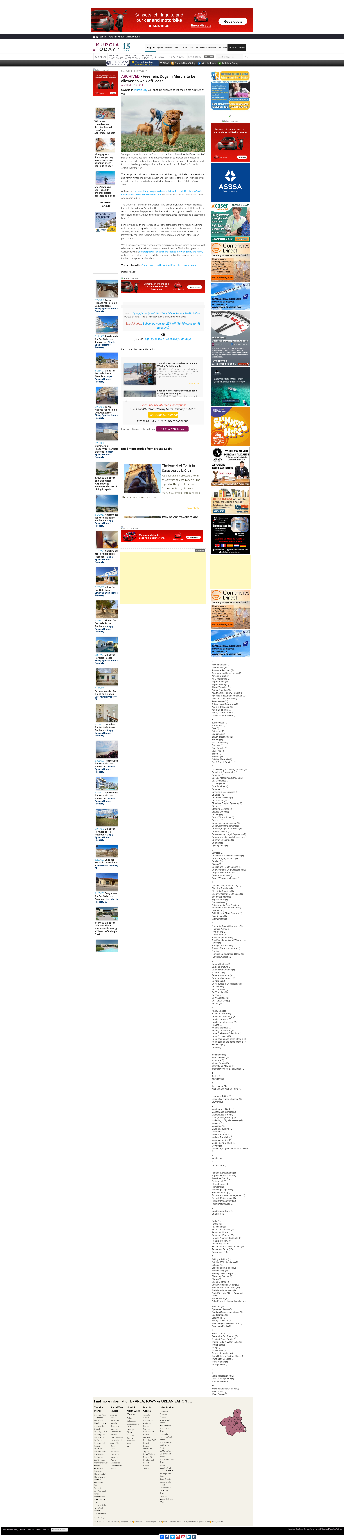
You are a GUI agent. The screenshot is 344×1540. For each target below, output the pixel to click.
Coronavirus (138, 1522)
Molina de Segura (147, 1450)
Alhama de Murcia (172, 47)
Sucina (146, 1468)
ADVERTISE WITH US (116, 37)
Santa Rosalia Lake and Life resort (99, 1499)
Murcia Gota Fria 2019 (171, 1522)
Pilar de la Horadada (98, 1469)
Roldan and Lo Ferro (100, 1484)
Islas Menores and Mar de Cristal (100, 1426)
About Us (324, 1529)
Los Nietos (98, 1457)
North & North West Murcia (133, 1411)
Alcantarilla (148, 1420)
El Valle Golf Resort (148, 1433)
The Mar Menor (98, 1409)
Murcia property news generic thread (196, 1522)
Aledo (113, 1417)
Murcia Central (147, 1409)
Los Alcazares (100, 1451)
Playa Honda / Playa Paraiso (100, 1475)
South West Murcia (116, 1409)
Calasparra (131, 1421)
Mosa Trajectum (150, 1454)
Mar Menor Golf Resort (101, 1464)
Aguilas (113, 1414)
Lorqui (146, 1446)
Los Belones (99, 1454)
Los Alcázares (201, 47)
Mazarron (114, 1451)
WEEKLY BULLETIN (133, 37)
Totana (113, 1468)
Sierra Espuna (116, 1465)
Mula (129, 1443)
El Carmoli (98, 1420)
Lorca (191, 47)
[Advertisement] (163, 578)
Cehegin (130, 1429)
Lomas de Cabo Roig (166, 1500)
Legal (318, 1529)
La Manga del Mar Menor (99, 1436)
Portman (97, 1479)
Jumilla (184, 47)
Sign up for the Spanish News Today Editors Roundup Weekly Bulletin (166, 313)
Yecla (129, 1446)
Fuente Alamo (116, 1437)
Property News (176, 56)
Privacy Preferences (59, 1530)
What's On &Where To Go (131, 56)
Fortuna (130, 1435)
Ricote (146, 1465)
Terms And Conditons (295, 1529)
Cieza (129, 1432)
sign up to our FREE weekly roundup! (168, 338)
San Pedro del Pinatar (100, 1492)
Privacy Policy (309, 1529)
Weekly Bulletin (217, 1522)
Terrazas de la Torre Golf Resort (100, 1508)
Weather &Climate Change (115, 56)
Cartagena (98, 1417)
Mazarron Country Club (165, 1466)
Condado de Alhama (115, 1433)
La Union (98, 1448)
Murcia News (100, 56)
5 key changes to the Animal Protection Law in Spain (169, 264)
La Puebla (98, 1440)
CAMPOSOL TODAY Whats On (106, 1522)
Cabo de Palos (100, 1414)
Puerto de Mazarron (114, 1455)
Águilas (160, 47)
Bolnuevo (114, 1426)
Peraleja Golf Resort (149, 1461)
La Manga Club (100, 1431)
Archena (146, 1423)
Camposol (114, 1429)
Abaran (146, 1417)
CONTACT (103, 37)
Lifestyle (159, 56)
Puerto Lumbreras (115, 1461)
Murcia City (140, 90)
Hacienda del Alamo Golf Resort (116, 1443)
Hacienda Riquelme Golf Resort (149, 1440)
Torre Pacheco (100, 1513)
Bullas (129, 1418)
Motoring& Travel (147, 56)
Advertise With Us (335, 1529)
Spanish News (194, 56)
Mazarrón (212, 47)
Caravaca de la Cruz (133, 1425)
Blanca (146, 1426)
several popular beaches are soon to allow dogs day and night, (171, 251)
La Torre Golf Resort (99, 1444)
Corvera (146, 1429)
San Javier (222, 47)
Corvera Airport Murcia (153, 1522)
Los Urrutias (99, 1460)
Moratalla (131, 1440)
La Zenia (163, 1496)
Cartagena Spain (126, 1522)
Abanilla (146, 1414)
